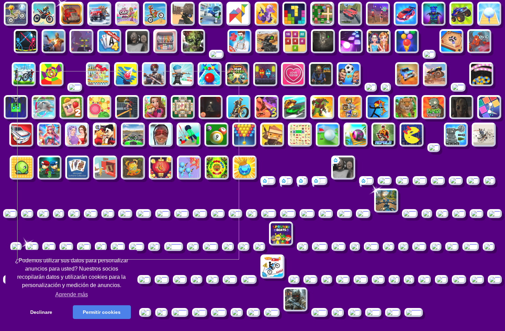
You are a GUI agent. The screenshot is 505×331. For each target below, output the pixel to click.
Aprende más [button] (71, 294)
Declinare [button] (41, 312)
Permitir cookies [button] (102, 312)
